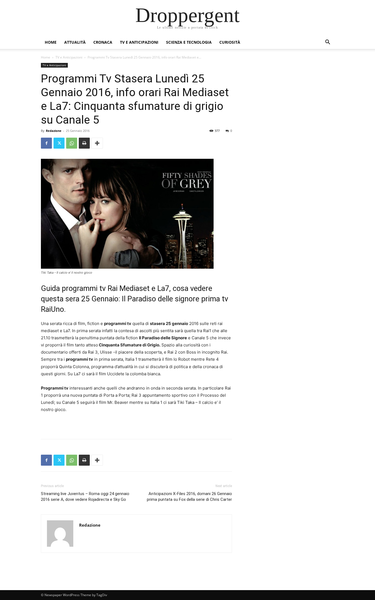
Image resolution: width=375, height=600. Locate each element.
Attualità (75, 42)
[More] (97, 143)
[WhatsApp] (71, 143)
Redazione (53, 131)
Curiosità (229, 42)
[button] (327, 42)
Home (51, 42)
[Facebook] (46, 143)
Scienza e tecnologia (189, 42)
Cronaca (102, 42)
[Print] (84, 143)
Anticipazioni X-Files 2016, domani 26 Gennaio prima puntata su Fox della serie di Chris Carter (189, 496)
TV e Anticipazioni (139, 42)
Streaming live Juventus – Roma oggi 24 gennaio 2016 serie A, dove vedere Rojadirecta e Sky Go (85, 496)
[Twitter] (59, 143)
